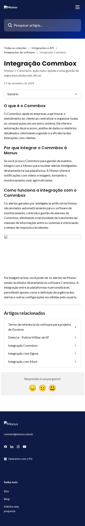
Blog (6, 499)
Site (6, 491)
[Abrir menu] (77, 7)
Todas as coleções (15, 48)
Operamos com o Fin (20, 458)
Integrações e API (42, 48)
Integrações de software (19, 52)
